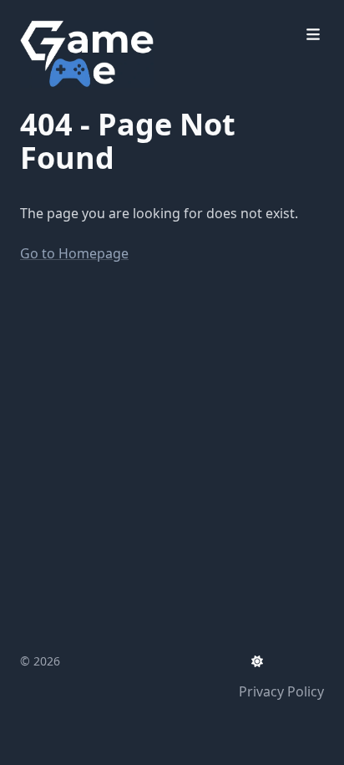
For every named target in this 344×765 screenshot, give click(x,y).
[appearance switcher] (257, 661)
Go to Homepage (74, 253)
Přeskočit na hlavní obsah (124, 15)
